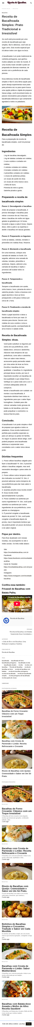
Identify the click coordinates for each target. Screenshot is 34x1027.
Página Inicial (6, 8)
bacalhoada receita (24, 663)
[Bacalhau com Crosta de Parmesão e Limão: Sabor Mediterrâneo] (17, 951)
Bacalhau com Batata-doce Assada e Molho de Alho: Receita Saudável (16, 1006)
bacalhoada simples (10, 665)
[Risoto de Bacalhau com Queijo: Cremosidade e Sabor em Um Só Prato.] (17, 759)
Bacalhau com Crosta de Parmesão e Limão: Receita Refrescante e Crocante (14, 743)
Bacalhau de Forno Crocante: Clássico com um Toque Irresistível (15, 713)
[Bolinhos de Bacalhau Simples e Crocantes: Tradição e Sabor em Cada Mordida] (17, 909)
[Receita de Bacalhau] (17, 2)
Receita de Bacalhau (16, 667)
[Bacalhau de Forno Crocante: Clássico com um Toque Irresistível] (17, 699)
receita (4, 42)
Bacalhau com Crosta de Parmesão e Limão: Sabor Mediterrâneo (16, 968)
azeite (16, 179)
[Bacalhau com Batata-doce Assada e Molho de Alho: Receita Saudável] (17, 989)
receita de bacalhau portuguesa (18, 671)
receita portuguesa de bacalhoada (19, 675)
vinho (16, 182)
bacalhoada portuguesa (9, 663)
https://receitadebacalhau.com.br (16, 552)
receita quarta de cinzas (9, 678)
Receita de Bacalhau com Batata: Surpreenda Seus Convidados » (21, 633)
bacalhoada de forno (17, 660)
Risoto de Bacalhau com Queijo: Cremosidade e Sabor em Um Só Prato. (16, 773)
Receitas (15, 8)
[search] (31, 3)
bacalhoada (5, 660)
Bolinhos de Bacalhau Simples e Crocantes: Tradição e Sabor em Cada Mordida (16, 927)
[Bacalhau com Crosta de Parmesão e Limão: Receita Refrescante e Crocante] (17, 729)
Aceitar (29, 1024)
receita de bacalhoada (8, 673)
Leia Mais (22, 1024)
